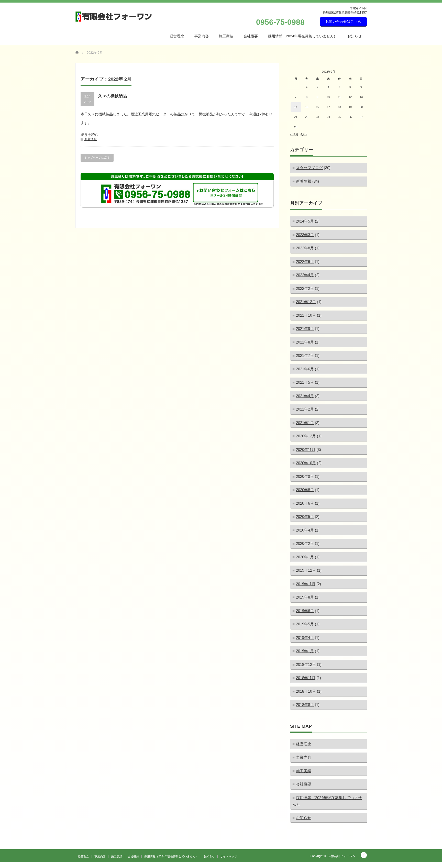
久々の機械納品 (112, 96)
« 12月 (294, 134)
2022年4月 (305, 275)
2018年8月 (305, 704)
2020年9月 (305, 476)
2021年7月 (305, 355)
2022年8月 (305, 248)
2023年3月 (305, 235)
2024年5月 (305, 221)
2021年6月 (305, 369)
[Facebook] (364, 855)
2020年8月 (305, 490)
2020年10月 (306, 463)
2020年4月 (305, 530)
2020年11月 (305, 449)
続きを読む (89, 134)
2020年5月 (305, 516)
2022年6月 (305, 261)
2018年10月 (306, 691)
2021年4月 (305, 396)
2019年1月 (305, 651)
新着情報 (90, 139)
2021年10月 (306, 315)
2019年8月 (305, 597)
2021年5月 (305, 382)
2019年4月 (305, 637)
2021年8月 (305, 342)
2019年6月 (305, 611)
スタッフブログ (309, 167)
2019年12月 (306, 570)
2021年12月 (306, 302)
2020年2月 (305, 543)
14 (295, 106)
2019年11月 (305, 584)
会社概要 (251, 36)
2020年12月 (306, 436)
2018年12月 (306, 664)
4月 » (304, 134)
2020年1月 (305, 557)
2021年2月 (305, 409)
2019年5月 (305, 624)
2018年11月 (305, 678)
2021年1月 (305, 423)
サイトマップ (228, 856)
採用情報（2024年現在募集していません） (302, 36)
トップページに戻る (97, 157)
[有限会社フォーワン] (113, 16)
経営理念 (177, 36)
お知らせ (354, 36)
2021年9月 (305, 328)
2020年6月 (305, 503)
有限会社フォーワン (342, 856)
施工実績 (226, 36)
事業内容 (201, 36)
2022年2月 (305, 288)
